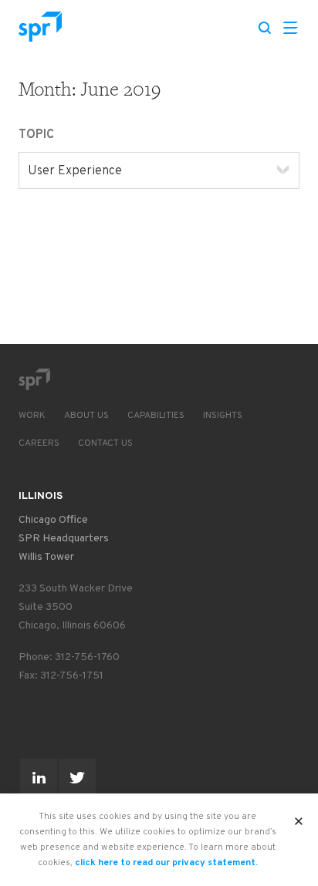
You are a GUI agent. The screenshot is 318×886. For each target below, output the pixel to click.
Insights (222, 415)
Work (32, 415)
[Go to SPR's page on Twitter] (77, 777)
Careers (39, 443)
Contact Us (105, 443)
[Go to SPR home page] (34, 379)
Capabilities (155, 415)
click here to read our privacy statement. (166, 863)
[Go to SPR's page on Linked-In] (38, 777)
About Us (86, 415)
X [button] (299, 817)
